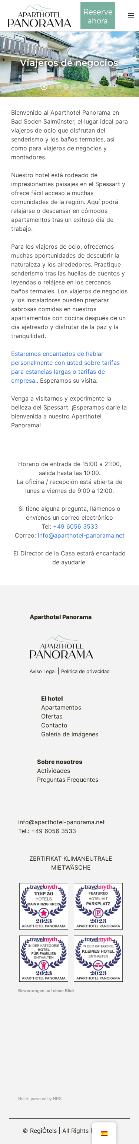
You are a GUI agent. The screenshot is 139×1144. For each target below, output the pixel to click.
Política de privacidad (85, 671)
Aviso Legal (43, 671)
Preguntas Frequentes (67, 779)
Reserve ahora (98, 16)
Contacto (54, 725)
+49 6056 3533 (75, 526)
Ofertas (51, 716)
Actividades (53, 770)
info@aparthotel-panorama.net (81, 535)
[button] (131, 15)
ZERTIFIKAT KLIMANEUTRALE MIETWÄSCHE (70, 863)
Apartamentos (61, 707)
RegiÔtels (43, 1130)
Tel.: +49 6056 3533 (47, 831)
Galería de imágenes (69, 734)
